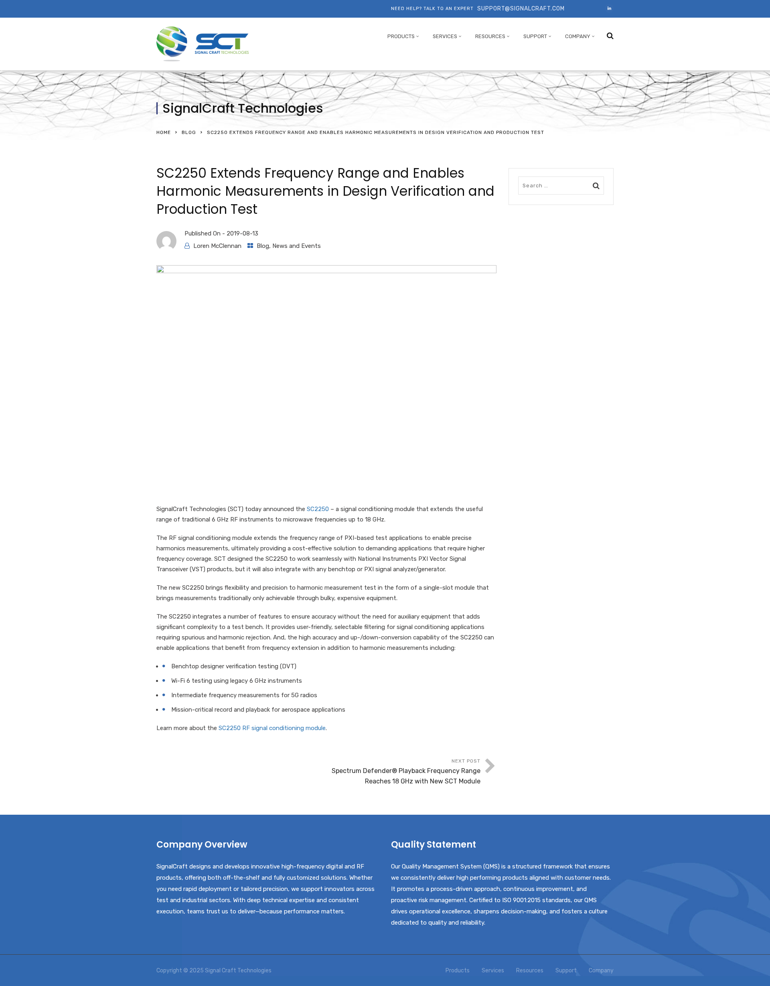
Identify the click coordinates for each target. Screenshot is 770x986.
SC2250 (318, 509)
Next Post (406, 771)
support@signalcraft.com (521, 8)
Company (577, 36)
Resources (490, 36)
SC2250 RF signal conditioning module (272, 728)
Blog (189, 132)
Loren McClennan (217, 246)
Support (535, 36)
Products (401, 36)
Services (445, 36)
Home (163, 132)
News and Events (296, 246)
